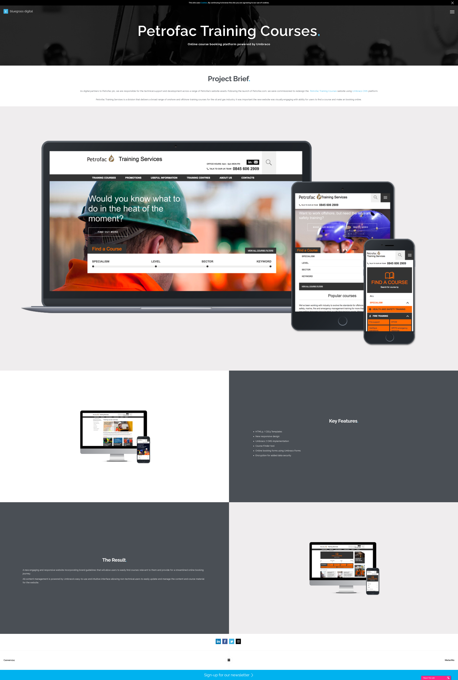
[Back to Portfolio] (229, 660)
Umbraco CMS (360, 91)
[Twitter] (232, 642)
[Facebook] (225, 642)
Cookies (203, 3)
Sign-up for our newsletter (227, 675)
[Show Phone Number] (448, 678)
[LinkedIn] (219, 642)
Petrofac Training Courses (323, 91)
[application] (457, 679)
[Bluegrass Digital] (18, 11)
